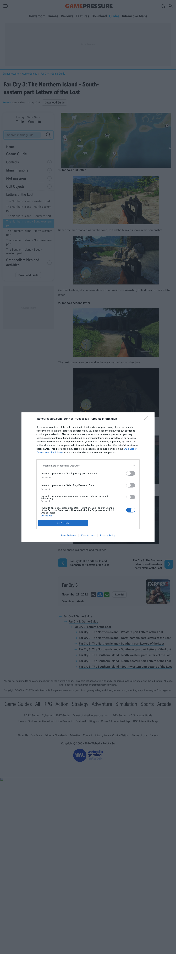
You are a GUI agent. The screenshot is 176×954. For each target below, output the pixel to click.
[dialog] (88, 477)
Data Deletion (68, 535)
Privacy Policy (107, 535)
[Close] (147, 419)
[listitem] (88, 466)
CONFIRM (63, 523)
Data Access (88, 535)
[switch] (130, 473)
